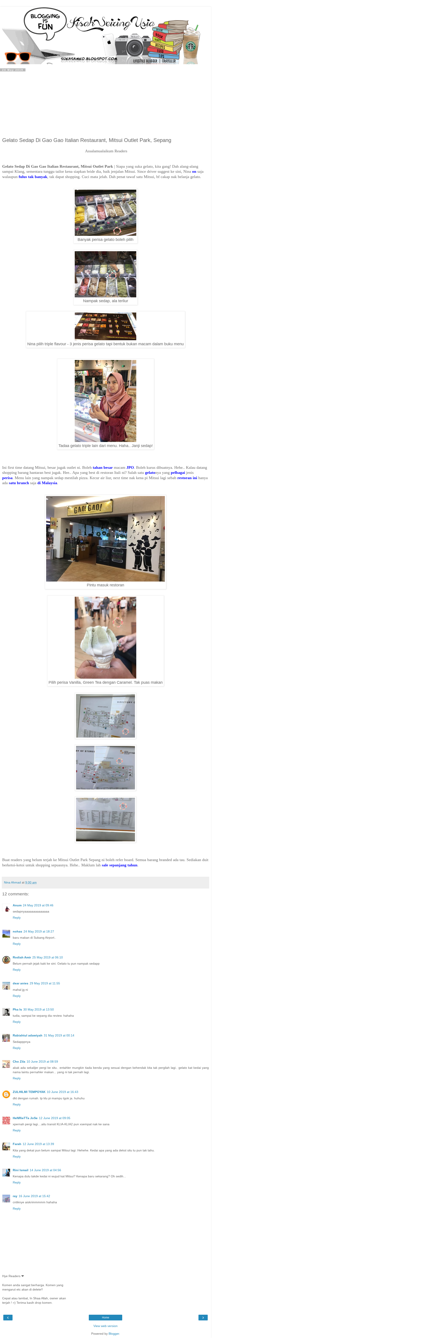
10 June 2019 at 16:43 (62, 1092)
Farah (17, 1144)
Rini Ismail (20, 1170)
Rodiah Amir (22, 957)
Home (105, 1317)
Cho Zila (19, 1061)
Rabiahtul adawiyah (27, 1035)
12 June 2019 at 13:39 (38, 1144)
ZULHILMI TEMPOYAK (29, 1092)
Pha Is (17, 1009)
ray (15, 1196)
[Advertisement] (105, 104)
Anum (17, 905)
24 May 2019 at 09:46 (38, 905)
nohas (17, 931)
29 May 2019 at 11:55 (45, 983)
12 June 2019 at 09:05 (54, 1118)
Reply (17, 917)
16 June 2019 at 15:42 (34, 1196)
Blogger (114, 1333)
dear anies (20, 983)
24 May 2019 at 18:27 (39, 931)
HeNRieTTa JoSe (25, 1118)
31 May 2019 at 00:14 (59, 1035)
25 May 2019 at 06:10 (47, 957)
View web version (105, 1326)
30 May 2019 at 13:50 (38, 1009)
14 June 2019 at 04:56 (45, 1170)
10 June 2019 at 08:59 (42, 1061)
